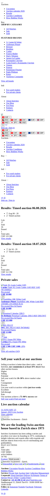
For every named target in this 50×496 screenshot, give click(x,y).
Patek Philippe (12, 72)
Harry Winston (12, 56)
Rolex (8, 74)
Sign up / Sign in (8, 128)
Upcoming (10, 9)
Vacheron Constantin (14, 77)
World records (14, 459)
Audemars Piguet (13, 44)
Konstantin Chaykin (14, 60)
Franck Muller (12, 54)
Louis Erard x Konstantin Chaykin (20, 63)
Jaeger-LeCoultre (13, 58)
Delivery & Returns (31, 475)
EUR (32, 120)
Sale (8, 31)
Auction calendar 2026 (15, 11)
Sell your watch (7, 399)
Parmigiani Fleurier (14, 70)
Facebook (29, 487)
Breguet (9, 47)
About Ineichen (12, 101)
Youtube (21, 487)
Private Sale (13, 473)
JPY (15, 123)
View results (6, 238)
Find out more (20, 399)
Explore (4, 459)
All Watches (11, 29)
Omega (9, 65)
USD (24, 123)
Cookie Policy (25, 478)
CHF (15, 120)
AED (6, 120)
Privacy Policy (13, 478)
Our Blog (10, 103)
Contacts (9, 110)
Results (9, 13)
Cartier (9, 51)
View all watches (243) (10, 351)
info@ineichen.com (34, 480)
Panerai (9, 67)
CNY (24, 120)
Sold (8, 33)
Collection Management (39, 473)
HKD (6, 123)
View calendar (7, 414)
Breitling (9, 49)
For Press (10, 105)
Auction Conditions (14, 16)
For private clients (13, 92)
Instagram (14, 487)
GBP (41, 120)
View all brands (7, 81)
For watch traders (13, 90)
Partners (9, 108)
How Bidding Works (14, 18)
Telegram (38, 487)
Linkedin (4, 489)
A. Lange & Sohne (14, 42)
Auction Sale (24, 473)
